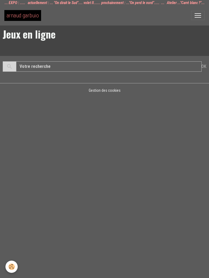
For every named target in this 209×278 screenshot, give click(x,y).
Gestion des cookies (105, 90)
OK (203, 66)
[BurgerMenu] (198, 15)
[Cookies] (11, 267)
